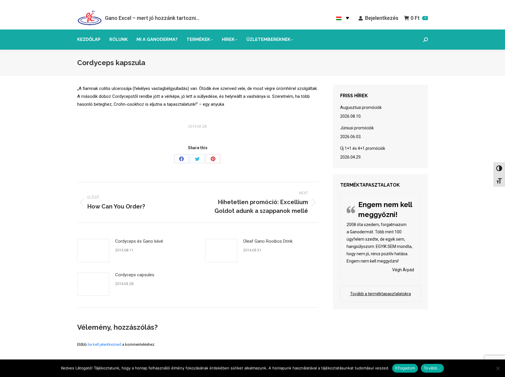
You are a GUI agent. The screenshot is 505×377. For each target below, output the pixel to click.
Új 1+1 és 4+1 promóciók (362, 148)
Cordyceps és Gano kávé (139, 241)
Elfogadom (405, 368)
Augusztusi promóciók (361, 107)
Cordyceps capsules (134, 274)
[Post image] (93, 250)
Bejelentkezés (381, 18)
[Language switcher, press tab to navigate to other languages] (342, 18)
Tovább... (432, 368)
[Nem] (498, 368)
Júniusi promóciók (357, 128)
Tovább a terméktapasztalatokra (380, 293)
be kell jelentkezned (104, 344)
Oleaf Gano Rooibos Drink (268, 241)
